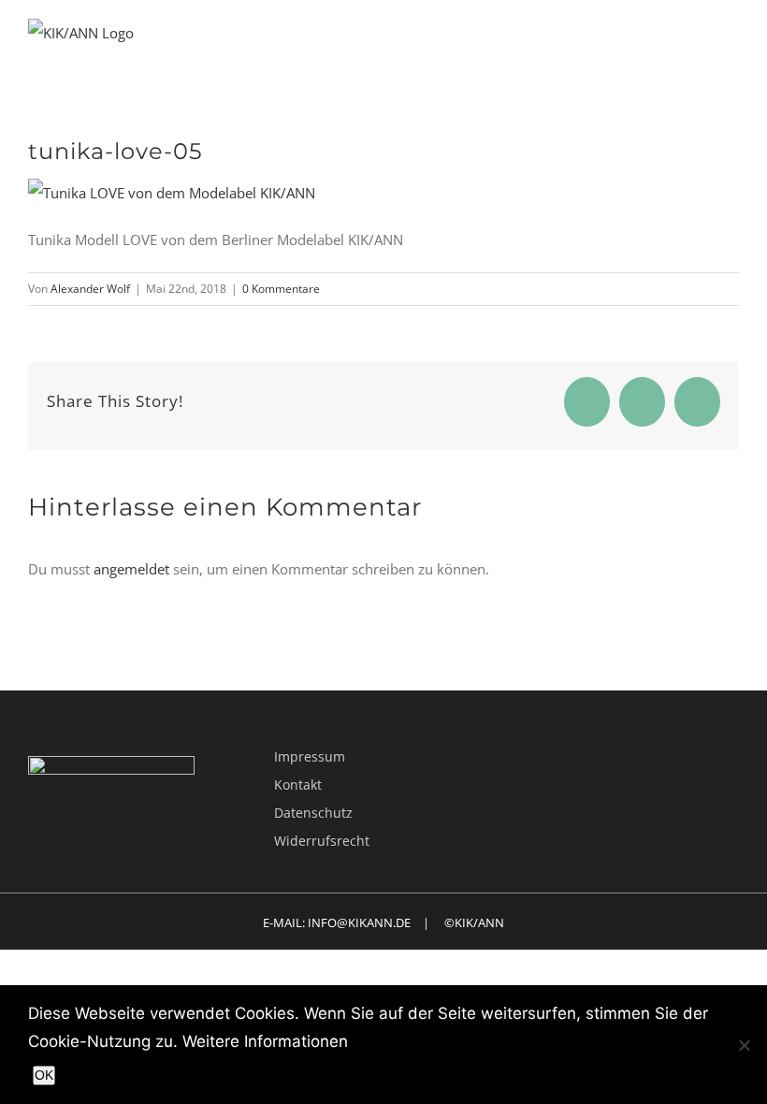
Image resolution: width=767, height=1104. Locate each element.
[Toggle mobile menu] (731, 50)
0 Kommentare (281, 289)
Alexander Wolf (90, 289)
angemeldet (131, 568)
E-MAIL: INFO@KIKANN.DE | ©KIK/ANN (383, 922)
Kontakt (298, 784)
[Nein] (743, 1045)
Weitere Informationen (265, 1041)
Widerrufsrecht (321, 841)
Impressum (309, 756)
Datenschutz (313, 812)
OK (44, 1075)
